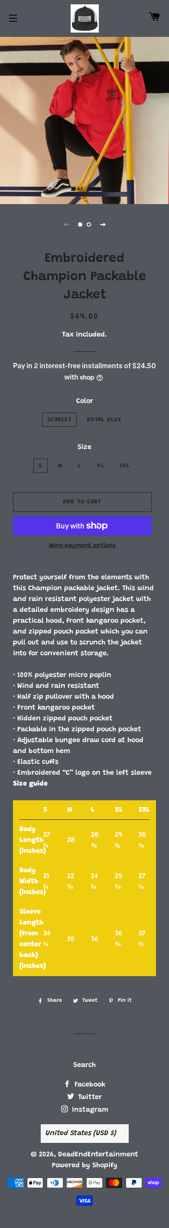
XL (100, 466)
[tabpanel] (84, 119)
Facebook (88, 1084)
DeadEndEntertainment (98, 1154)
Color (84, 401)
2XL (125, 466)
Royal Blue (104, 420)
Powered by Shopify (84, 1165)
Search (84, 1065)
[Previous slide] (66, 224)
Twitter (89, 1097)
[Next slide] (102, 224)
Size (84, 447)
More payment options (82, 546)
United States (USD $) (81, 1133)
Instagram (89, 1109)
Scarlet (59, 420)
